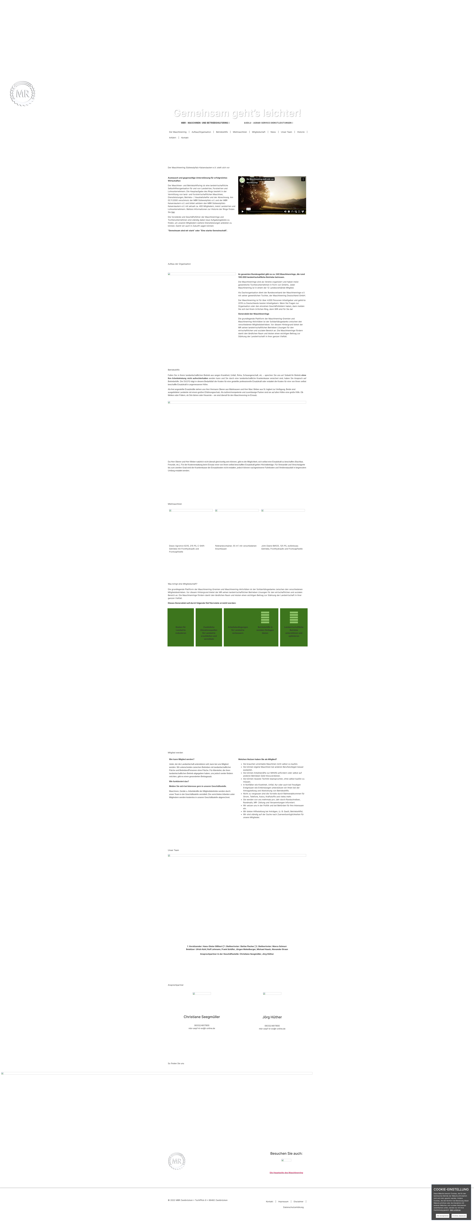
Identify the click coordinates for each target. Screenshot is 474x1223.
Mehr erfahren (455, 1210)
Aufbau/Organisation (201, 132)
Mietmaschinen (240, 132)
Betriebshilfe (222, 132)
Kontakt (184, 137)
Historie (301, 132)
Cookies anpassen (459, 1216)
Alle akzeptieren (443, 1216)
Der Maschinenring (178, 132)
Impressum (283, 1201)
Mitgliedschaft (258, 132)
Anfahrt (172, 137)
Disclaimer (298, 1201)
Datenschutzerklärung (293, 1207)
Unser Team (286, 132)
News (273, 132)
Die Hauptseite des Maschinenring (286, 1172)
